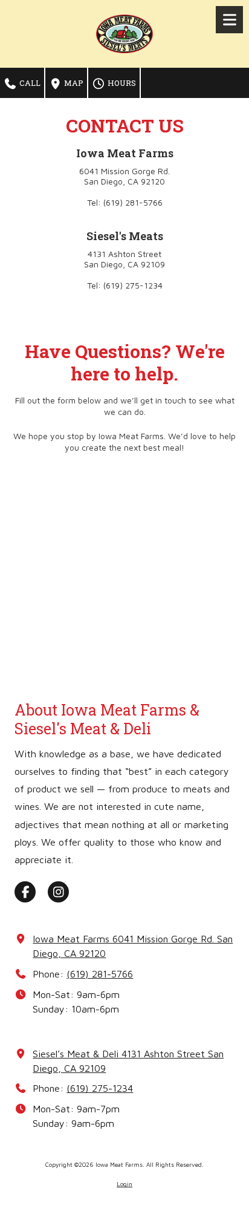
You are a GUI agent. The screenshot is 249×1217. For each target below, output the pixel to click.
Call (29, 82)
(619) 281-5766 (99, 973)
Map (72, 82)
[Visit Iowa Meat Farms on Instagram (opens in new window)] (58, 891)
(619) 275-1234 (99, 1088)
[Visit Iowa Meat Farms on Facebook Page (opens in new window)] (25, 891)
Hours (121, 82)
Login (124, 1183)
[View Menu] (229, 19)
